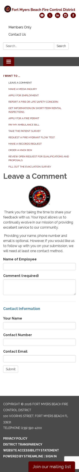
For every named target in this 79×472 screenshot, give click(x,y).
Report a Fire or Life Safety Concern (33, 101)
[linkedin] (57, 17)
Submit (10, 369)
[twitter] (49, 17)
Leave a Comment (20, 82)
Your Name (12, 318)
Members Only (19, 27)
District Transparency (22, 444)
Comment (21, 276)
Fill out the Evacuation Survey (29, 166)
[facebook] (73, 17)
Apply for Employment (23, 95)
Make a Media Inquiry (22, 89)
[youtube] (42, 17)
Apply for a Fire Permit (23, 118)
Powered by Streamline (23, 456)
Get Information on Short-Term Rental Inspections (35, 110)
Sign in (51, 456)
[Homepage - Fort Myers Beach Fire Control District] (39, 8)
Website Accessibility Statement (31, 450)
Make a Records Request (25, 143)
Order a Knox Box (20, 150)
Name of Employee (20, 259)
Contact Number (17, 335)
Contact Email (15, 351)
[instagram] (65, 17)
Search (61, 46)
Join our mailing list (52, 466)
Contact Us (17, 34)
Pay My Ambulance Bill (23, 124)
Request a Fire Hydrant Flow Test (31, 137)
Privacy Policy (15, 438)
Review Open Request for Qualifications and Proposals (38, 158)
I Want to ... (11, 75)
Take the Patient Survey (24, 131)
